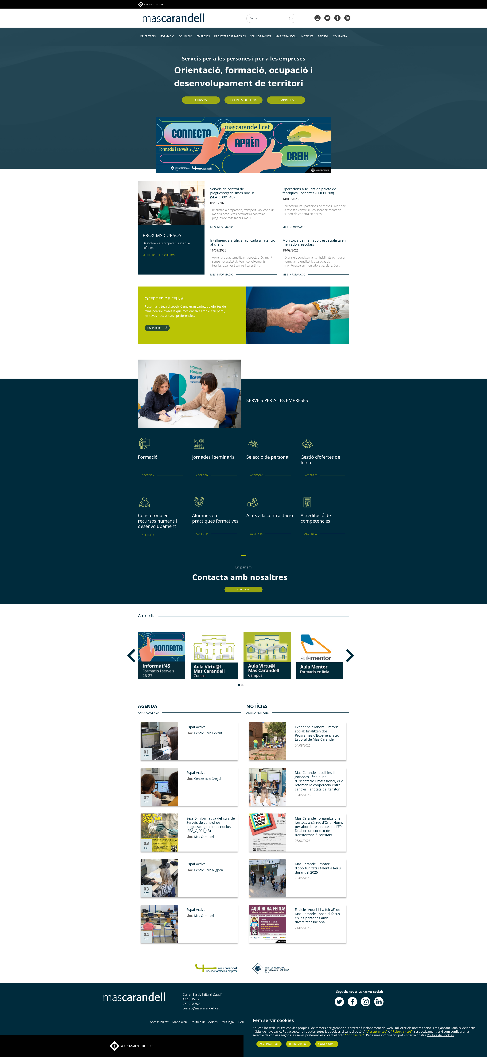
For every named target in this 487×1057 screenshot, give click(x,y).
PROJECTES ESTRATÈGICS (230, 36)
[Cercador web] (291, 18)
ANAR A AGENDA (148, 712)
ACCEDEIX (148, 475)
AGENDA (323, 36)
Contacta (243, 589)
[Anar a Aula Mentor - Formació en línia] (320, 655)
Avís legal (228, 1022)
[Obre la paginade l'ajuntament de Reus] (132, 1045)
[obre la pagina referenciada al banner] (243, 144)
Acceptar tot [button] (269, 1044)
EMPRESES (203, 36)
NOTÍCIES (307, 36)
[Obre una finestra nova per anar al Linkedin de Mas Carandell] (379, 1001)
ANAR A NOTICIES (257, 712)
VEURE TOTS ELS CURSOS (159, 255)
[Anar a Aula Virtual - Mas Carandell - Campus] (267, 655)
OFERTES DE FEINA (243, 100)
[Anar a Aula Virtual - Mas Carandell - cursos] (214, 655)
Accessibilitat (159, 1022)
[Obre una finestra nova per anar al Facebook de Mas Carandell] (352, 1001)
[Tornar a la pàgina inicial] (216, 968)
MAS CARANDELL (286, 36)
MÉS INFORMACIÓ (221, 227)
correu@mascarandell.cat (201, 1008)
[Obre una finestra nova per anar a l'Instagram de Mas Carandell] (365, 1001)
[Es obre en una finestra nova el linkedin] (347, 17)
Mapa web (179, 1022)
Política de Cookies (440, 1035)
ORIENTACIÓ (148, 36)
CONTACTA (340, 36)
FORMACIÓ (167, 36)
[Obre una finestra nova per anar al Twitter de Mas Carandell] (339, 1001)
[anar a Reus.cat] (150, 4)
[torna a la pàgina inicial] (173, 17)
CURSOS (201, 100)
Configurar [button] (326, 1044)
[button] (142, 656)
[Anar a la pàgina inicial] (134, 996)
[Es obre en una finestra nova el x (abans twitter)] (327, 17)
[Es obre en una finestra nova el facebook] (337, 17)
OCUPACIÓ (185, 36)
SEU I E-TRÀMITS (260, 36)
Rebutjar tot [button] (298, 1044)
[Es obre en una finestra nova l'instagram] (317, 17)
